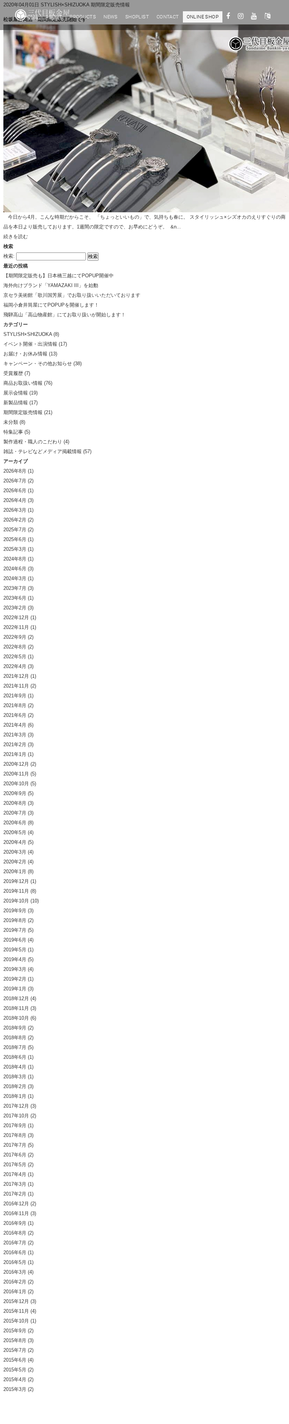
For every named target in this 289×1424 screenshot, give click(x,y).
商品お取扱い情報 (23, 383)
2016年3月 (14, 1272)
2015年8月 (14, 1340)
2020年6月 (14, 822)
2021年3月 (14, 735)
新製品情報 (15, 402)
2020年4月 (14, 842)
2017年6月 (14, 1155)
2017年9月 (14, 1125)
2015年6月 (14, 1360)
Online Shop (203, 17)
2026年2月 (14, 520)
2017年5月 (14, 1164)
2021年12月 (16, 676)
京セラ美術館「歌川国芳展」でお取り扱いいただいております (71, 295)
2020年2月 (14, 862)
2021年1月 (14, 754)
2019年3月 (14, 969)
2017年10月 (16, 1116)
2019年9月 (14, 910)
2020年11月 (16, 774)
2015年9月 (14, 1330)
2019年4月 (14, 959)
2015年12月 (16, 1301)
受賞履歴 (13, 373)
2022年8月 (14, 647)
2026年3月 (14, 510)
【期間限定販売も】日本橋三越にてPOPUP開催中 (58, 275)
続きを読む (15, 236)
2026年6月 (14, 490)
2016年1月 (14, 1291)
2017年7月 (14, 1145)
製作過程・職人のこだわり (32, 441)
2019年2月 (14, 979)
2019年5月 (14, 949)
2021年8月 (14, 705)
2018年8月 (14, 1037)
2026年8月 (14, 471)
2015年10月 (16, 1321)
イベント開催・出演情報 (30, 344)
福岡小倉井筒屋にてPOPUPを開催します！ (51, 305)
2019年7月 (14, 930)
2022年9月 (14, 637)
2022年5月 (14, 656)
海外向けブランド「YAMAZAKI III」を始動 (50, 285)
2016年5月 (14, 1262)
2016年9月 (14, 1223)
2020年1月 (14, 871)
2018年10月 (16, 1018)
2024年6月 (14, 568)
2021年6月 (14, 715)
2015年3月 (14, 1389)
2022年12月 (16, 617)
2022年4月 (14, 666)
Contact (168, 17)
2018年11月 (16, 1008)
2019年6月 (14, 940)
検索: (9, 256)
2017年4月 (14, 1174)
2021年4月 (14, 725)
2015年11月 (16, 1311)
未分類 (10, 422)
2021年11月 (16, 686)
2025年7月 (14, 529)
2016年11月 (16, 1213)
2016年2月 (14, 1282)
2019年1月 (14, 989)
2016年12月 (16, 1203)
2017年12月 (16, 1106)
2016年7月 (14, 1243)
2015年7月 (14, 1350)
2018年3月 (14, 1076)
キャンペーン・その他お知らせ (37, 363)
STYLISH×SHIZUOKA (27, 334)
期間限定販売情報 (23, 412)
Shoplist (137, 17)
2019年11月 (16, 891)
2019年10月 (16, 901)
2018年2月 (14, 1086)
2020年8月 (14, 803)
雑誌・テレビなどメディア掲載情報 (42, 451)
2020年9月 (14, 793)
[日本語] (267, 17)
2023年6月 (14, 598)
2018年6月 (14, 1057)
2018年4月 (14, 1067)
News (110, 17)
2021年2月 (14, 744)
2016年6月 (14, 1252)
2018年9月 (14, 1028)
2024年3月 (14, 578)
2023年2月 (14, 608)
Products (83, 17)
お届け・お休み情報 (25, 354)
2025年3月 (14, 549)
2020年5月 (14, 832)
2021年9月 (14, 695)
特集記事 (13, 432)
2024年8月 (14, 559)
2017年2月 (14, 1194)
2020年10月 (16, 783)
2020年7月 (14, 813)
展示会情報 (15, 393)
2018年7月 (14, 1047)
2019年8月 (14, 920)
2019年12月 (16, 881)
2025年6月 (14, 539)
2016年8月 (14, 1233)
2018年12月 (16, 998)
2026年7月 (14, 481)
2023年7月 (14, 588)
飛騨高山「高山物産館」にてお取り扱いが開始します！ (64, 314)
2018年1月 (14, 1096)
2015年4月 (14, 1379)
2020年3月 (14, 852)
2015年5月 (14, 1370)
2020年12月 (16, 764)
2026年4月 (14, 500)
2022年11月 (16, 627)
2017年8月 (14, 1135)
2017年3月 (14, 1184)
